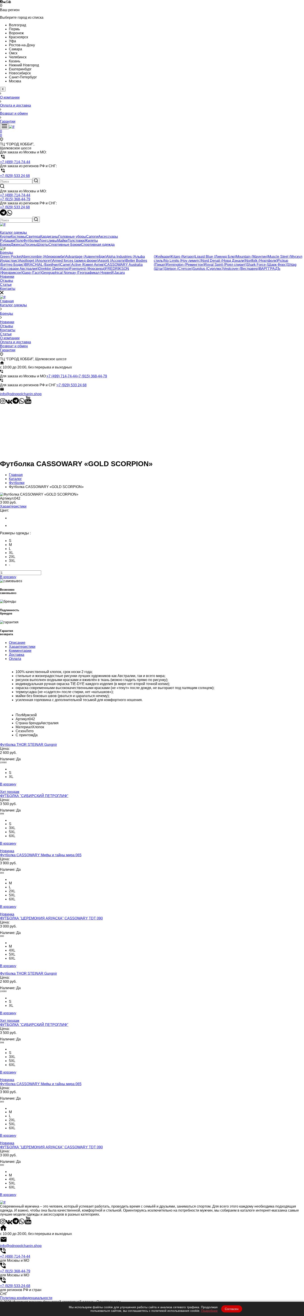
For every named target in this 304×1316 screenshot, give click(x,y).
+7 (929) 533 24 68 (15, 207)
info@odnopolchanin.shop (21, 394)
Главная (7, 301)
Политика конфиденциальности (26, 1298)
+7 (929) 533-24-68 (15, 1286)
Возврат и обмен (14, 346)
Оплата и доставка (15, 342)
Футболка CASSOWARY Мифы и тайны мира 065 (40, 855)
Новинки (7, 322)
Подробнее (209, 1310)
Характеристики (13, 506)
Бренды (6, 313)
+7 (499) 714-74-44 (15, 195)
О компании (10, 338)
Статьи (6, 334)
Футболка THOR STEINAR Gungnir (28, 744)
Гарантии (7, 350)
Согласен (232, 1309)
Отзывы (6, 326)
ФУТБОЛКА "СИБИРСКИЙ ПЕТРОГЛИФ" (34, 796)
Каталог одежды (13, 305)
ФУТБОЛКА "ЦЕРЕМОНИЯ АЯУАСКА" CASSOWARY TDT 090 (51, 918)
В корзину (8, 577)
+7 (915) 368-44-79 (15, 199)
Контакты (7, 330)
